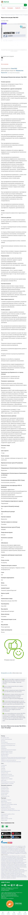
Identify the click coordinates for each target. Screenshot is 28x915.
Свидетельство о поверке (6, 778)
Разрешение (4, 748)
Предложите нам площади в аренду (9, 804)
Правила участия (5, 790)
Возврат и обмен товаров (6, 752)
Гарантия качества (5, 777)
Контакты (3, 769)
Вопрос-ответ (4, 794)
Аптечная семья (4, 787)
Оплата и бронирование (6, 739)
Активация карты (5, 788)
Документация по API (6, 807)
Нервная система (19, 14)
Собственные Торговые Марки (8, 809)
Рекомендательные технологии (8, 782)
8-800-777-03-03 (5, 882)
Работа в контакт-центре (6, 818)
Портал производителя (6, 802)
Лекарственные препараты (10, 14)
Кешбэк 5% (17, 8)
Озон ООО (14, 68)
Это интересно (4, 742)
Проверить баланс (5, 791)
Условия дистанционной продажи (8, 749)
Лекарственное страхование (7, 775)
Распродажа (10, 8)
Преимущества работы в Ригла (8, 814)
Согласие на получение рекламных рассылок (11, 761)
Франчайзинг (4, 801)
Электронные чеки (5, 796)
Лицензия (3, 746)
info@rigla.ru (11, 898)
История (3, 766)
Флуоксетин (19, 70)
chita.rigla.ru (20, 847)
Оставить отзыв (4, 772)
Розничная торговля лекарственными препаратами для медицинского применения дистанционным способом (13, 758)
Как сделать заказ (5, 737)
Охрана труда (4, 820)
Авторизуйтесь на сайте (6, 673)
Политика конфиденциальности (8, 743)
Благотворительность (6, 771)
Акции (3, 8)
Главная (2, 14)
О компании (4, 765)
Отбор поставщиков (5, 805)
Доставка (3, 740)
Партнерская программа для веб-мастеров (10, 810)
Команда (3, 768)
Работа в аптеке (4, 815)
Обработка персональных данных (8, 760)
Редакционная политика (6, 774)
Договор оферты (5, 754)
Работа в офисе (4, 817)
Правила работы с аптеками (7, 783)
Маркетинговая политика (6, 751)
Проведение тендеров (6, 799)
